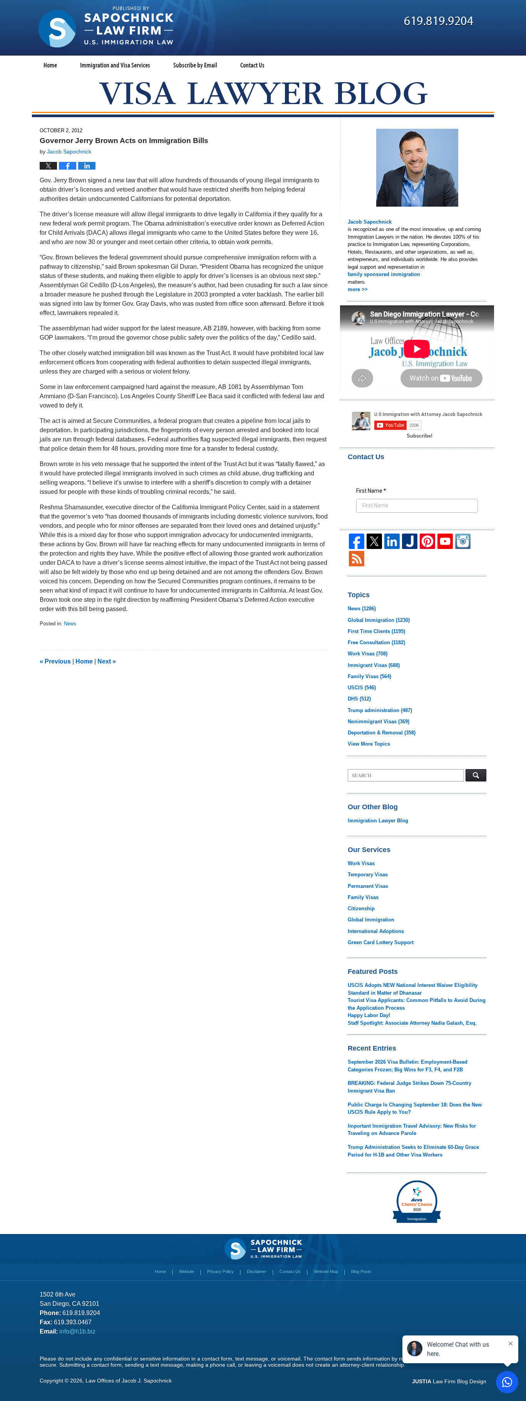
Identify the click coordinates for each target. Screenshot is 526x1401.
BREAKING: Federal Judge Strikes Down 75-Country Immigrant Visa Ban (409, 1087)
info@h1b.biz (77, 1331)
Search (476, 775)
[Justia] (410, 541)
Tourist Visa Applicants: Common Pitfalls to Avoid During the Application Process (417, 1004)
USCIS (362, 687)
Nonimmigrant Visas (378, 721)
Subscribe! (419, 436)
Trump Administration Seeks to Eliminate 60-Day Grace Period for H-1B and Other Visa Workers (413, 1151)
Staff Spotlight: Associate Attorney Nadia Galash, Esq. (412, 1023)
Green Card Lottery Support (381, 942)
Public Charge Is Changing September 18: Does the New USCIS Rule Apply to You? (415, 1108)
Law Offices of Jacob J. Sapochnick (128, 1380)
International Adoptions (376, 931)
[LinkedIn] (392, 541)
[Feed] (356, 558)
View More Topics (369, 744)
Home (50, 65)
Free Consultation (376, 642)
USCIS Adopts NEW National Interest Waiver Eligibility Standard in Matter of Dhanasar (412, 989)
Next (106, 661)
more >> (358, 289)
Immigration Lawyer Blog (378, 820)
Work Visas (367, 654)
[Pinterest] (427, 541)
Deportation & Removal (381, 733)
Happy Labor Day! (369, 1015)
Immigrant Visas (374, 665)
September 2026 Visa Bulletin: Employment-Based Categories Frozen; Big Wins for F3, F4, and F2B (407, 1066)
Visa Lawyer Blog (106, 27)
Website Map (326, 1271)
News (70, 623)
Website (186, 1271)
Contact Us (252, 65)
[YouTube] (445, 541)
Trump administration (380, 710)
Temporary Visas (368, 874)
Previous (55, 661)
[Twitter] (374, 541)
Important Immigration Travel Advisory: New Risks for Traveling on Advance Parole (412, 1130)
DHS (359, 699)
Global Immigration (379, 620)
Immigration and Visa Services (115, 65)
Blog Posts (361, 1271)
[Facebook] (356, 541)
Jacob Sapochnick (370, 222)
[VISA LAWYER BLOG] (263, 93)
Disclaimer (256, 1271)
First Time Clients (376, 631)
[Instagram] (463, 541)
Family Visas (369, 676)
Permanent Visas (368, 886)
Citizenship (361, 908)
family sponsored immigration (384, 274)
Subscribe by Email (195, 65)
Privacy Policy (220, 1271)
